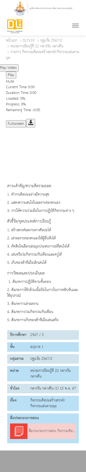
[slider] (39, 66)
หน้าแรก (11, 40)
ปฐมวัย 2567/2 (51, 40)
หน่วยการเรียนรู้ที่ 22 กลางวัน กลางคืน (37, 46)
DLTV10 (28, 40)
